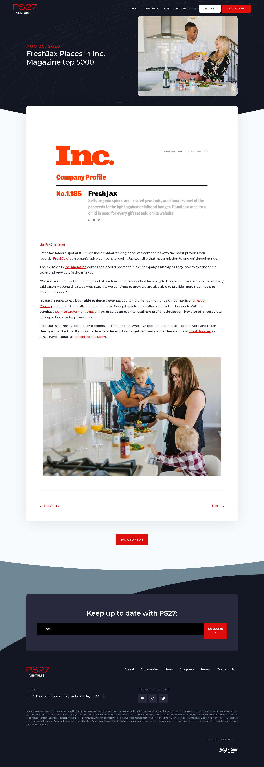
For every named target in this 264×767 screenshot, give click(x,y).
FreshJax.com (200, 331)
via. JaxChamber (52, 244)
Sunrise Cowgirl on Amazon (77, 312)
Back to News (132, 539)
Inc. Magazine (75, 267)
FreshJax (60, 258)
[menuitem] (134, 8)
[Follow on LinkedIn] (142, 698)
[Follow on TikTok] (152, 698)
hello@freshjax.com (90, 337)
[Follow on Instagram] (163, 698)
